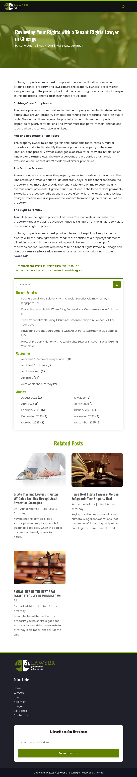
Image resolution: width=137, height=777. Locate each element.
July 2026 (80, 398)
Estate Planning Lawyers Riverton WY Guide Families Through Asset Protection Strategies (36, 498)
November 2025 (84, 416)
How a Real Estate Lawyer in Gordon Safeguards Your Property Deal (95, 496)
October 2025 (30, 422)
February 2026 (30, 410)
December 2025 (32, 416)
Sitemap (98, 772)
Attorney (27, 378)
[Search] (117, 284)
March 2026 (81, 404)
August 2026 (29, 398)
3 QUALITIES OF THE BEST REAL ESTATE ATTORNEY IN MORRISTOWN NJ (37, 596)
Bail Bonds (20, 711)
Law (16, 697)
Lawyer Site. (64, 772)
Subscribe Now (68, 753)
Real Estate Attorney (69, 46)
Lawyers (19, 693)
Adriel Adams (27, 46)
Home (18, 688)
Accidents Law (30, 371)
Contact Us (21, 715)
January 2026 (82, 410)
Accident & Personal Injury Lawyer (43, 359)
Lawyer (18, 706)
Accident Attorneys (34, 365)
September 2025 (85, 422)
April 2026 (27, 404)
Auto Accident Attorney (36, 384)
